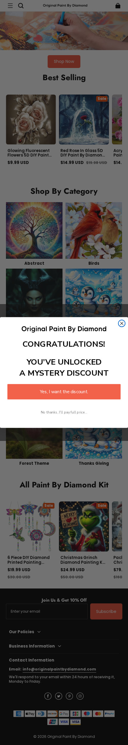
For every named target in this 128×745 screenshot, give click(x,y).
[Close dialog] (121, 323)
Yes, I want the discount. (64, 391)
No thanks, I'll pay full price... (64, 412)
